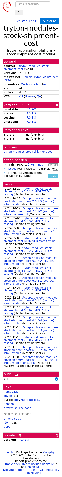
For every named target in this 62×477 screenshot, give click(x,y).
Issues (12, 168)
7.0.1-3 (31, 113)
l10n (6, 422)
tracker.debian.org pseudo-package (29, 464)
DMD (7, 80)
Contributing (32, 472)
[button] (5, 164)
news (8, 184)
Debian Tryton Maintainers (40, 77)
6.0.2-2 (31, 109)
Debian (10, 452)
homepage (11, 391)
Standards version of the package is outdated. (31, 174)
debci (7, 426)
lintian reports (32, 164)
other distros (12, 418)
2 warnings (35, 164)
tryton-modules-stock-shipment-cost (28, 151)
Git (21, 96)
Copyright (49, 452)
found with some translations (33, 168)
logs (16, 399)
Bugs (32, 469)
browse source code (17, 408)
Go (19, 12)
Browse (30, 96)
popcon (9, 404)
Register (21, 20)
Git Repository (49, 469)
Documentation (13, 469)
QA (39, 96)
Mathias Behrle (31, 84)
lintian (8, 395)
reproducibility (30, 399)
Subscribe (49, 21)
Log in (33, 20)
